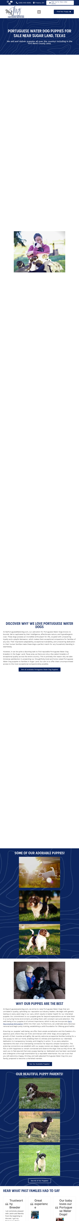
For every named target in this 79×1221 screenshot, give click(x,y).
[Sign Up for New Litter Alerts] (50, 3)
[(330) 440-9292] (17, 3)
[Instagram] (8, 2)
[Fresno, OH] (34, 3)
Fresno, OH (39, 3)
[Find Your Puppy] (70, 11)
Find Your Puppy (63, 11)
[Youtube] (11, 2)
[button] (39, 12)
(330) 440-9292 (25, 3)
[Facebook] (10, 4)
